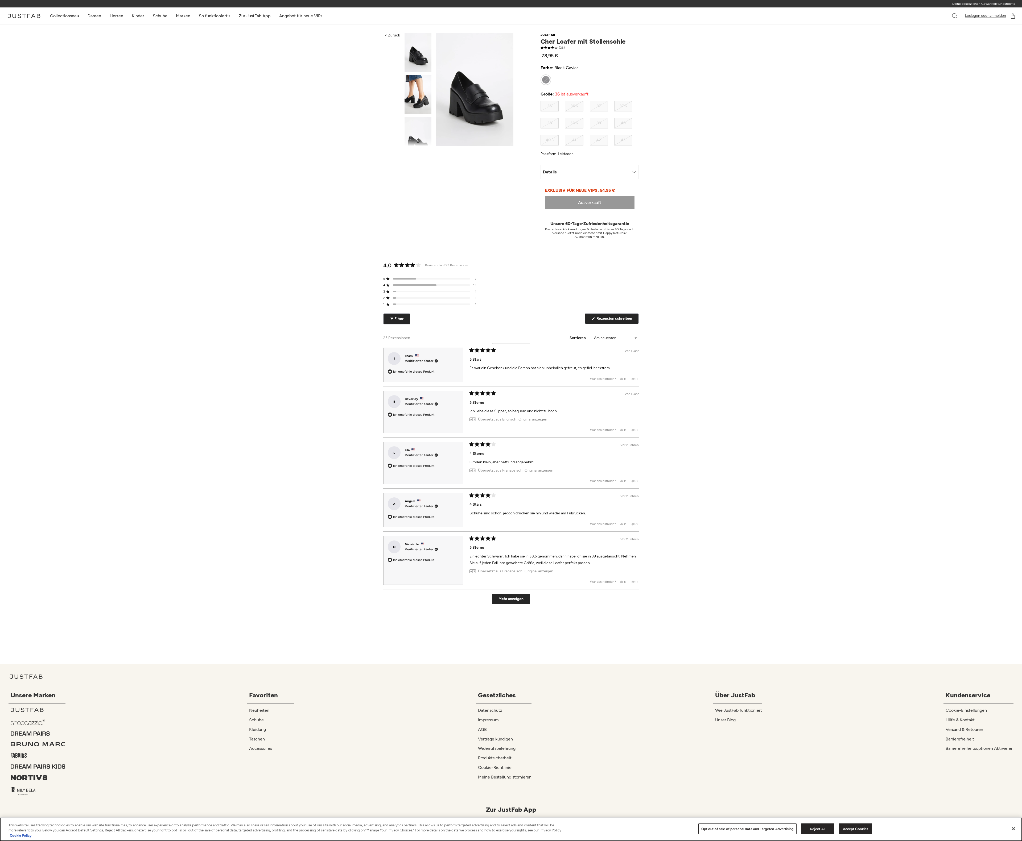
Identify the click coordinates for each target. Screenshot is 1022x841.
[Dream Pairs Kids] (38, 766)
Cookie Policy (20, 836)
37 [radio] (599, 106)
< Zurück (392, 35)
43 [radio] (623, 140)
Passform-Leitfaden (557, 154)
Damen (94, 15)
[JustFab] (38, 710)
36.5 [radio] (574, 106)
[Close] (1013, 829)
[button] (955, 16)
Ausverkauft (589, 202)
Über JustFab (735, 695)
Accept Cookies (855, 829)
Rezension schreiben (617, 320)
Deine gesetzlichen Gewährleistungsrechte (984, 4)
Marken (183, 15)
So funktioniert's (214, 15)
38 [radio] (549, 123)
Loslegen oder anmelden (985, 16)
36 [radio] (549, 106)
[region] (511, 829)
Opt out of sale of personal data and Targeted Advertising (747, 829)
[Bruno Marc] (38, 744)
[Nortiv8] (38, 777)
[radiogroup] (586, 79)
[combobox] (949, 16)
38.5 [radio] (574, 123)
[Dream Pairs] (38, 733)
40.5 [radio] (550, 140)
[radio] (546, 79)
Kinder (138, 15)
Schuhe (160, 15)
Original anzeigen (532, 419)
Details (550, 171)
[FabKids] (38, 755)
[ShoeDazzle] (38, 721)
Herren (116, 15)
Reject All (817, 829)
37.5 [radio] (623, 106)
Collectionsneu (64, 15)
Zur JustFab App (255, 15)
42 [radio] (598, 140)
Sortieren (578, 338)
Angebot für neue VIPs (300, 15)
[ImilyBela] (38, 791)
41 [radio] (574, 140)
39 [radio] (599, 123)
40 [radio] (623, 123)
